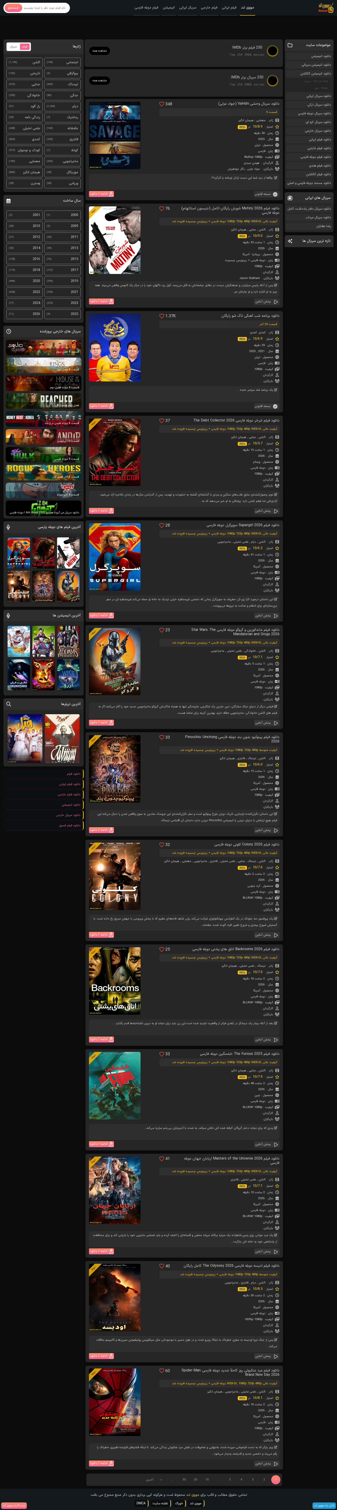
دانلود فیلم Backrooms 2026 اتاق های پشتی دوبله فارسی (235, 949)
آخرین (149, 1479)
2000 (74, 215)
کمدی (262, 332)
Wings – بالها (321, 88)
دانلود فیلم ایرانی (320, 139)
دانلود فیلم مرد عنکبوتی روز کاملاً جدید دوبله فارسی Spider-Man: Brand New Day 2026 (230, 1372)
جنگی (74, 95)
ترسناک (252, 758)
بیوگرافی (72, 73)
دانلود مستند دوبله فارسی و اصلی (309, 183)
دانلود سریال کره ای (318, 122)
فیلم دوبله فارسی (146, 7)
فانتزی (241, 758)
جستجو (13, 8)
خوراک (179, 1503)
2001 (36, 215)
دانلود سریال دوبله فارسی (314, 113)
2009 (74, 226)
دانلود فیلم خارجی (319, 148)
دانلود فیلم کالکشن (318, 174)
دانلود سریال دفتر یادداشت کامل (309, 208)
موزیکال (72, 172)
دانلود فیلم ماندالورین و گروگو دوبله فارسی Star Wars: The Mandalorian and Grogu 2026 (235, 632)
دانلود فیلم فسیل (69, 825)
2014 (36, 248)
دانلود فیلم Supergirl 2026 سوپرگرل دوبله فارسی (243, 525)
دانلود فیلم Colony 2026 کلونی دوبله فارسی (246, 845)
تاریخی (35, 73)
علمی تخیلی (241, 542)
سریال (13, 47)
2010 (36, 226)
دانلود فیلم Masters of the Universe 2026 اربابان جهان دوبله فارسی (231, 1161)
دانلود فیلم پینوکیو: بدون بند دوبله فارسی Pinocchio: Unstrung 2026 (232, 739)
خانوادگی (250, 651)
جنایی (252, 229)
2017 (74, 270)
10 (207, 1479)
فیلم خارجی (209, 7)
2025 (261, 139)
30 (184, 1479)
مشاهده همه (100, 51)
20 (195, 1479)
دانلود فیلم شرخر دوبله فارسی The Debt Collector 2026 (236, 421)
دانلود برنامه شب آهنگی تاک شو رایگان (250, 316)
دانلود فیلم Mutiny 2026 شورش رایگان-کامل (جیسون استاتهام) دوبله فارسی (230, 210)
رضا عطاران (323, 226)
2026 (261, 248)
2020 (36, 281)
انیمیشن (169, 7)
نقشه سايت (160, 1503)
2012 (36, 237)
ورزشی (73, 183)
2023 (252, 351)
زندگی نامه (32, 117)
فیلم (24, 47)
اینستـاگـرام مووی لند (14, 1506)
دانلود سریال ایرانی (319, 96)
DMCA (141, 1503)
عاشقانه (72, 128)
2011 (74, 237)
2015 (74, 259)
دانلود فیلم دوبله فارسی (316, 157)
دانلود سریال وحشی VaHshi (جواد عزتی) (248, 104)
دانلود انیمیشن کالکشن (315, 73)
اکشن (262, 229)
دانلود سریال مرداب (318, 217)
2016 (36, 259)
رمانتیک (72, 117)
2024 (36, 303)
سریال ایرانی (187, 7)
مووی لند (247, 7)
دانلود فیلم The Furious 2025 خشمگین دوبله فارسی (239, 1054)
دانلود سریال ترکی (319, 104)
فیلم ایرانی (229, 7)
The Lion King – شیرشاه (316, 81)
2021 (261, 351)
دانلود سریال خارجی (318, 131)
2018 (36, 270)
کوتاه (74, 150)
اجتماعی (72, 62)
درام (253, 542)
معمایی (260, 120)
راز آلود (35, 106)
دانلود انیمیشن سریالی (316, 65)
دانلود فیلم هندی (320, 165)
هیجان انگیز (246, 120)
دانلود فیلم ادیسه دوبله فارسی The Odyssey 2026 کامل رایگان (231, 1266)
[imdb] (243, 127)
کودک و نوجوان (29, 150)
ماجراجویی (224, 542)
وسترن (35, 183)
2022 (36, 292)
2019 (74, 281)
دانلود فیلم (73, 774)
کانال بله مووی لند (324, 1506)
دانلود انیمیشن (321, 56)
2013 (74, 248)
